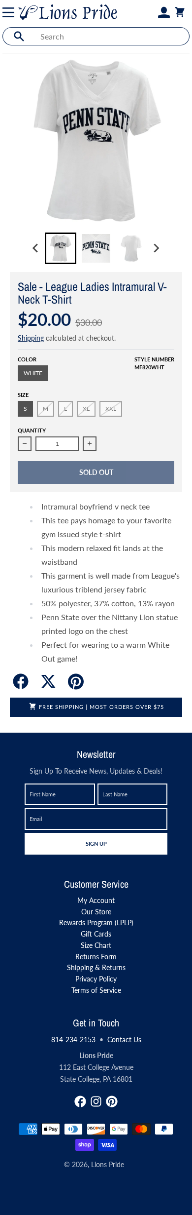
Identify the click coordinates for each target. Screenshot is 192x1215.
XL (86, 408)
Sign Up (96, 843)
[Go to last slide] (36, 248)
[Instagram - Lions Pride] (96, 1101)
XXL (110, 408)
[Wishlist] (152, 12)
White (33, 373)
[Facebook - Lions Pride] (80, 1101)
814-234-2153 (73, 1039)
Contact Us (124, 1039)
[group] (60, 248)
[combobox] (112, 36)
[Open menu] (10, 12)
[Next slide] (156, 248)
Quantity (32, 430)
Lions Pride (107, 1164)
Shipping (31, 338)
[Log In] (164, 12)
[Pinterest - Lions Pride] (112, 1101)
